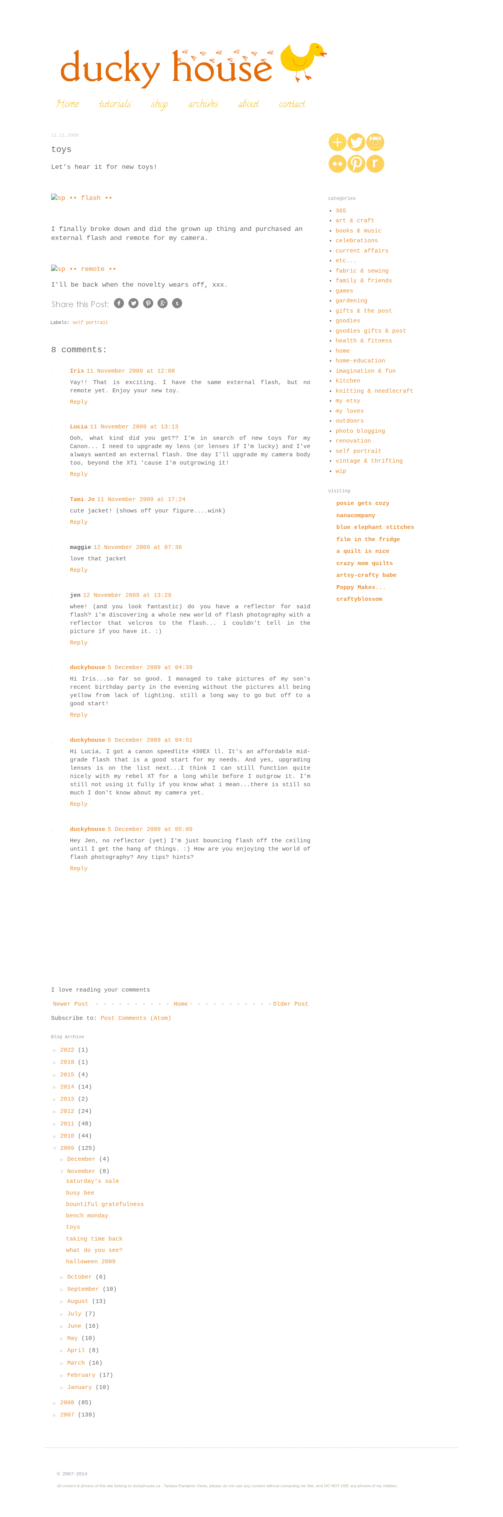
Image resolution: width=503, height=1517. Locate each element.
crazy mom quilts (364, 563)
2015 (69, 1075)
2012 (69, 1111)
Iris (77, 371)
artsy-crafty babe (366, 575)
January (81, 1387)
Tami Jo (82, 499)
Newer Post (70, 1004)
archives (203, 105)
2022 (69, 1050)
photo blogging (360, 431)
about (249, 105)
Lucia (79, 427)
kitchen (348, 381)
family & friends (364, 281)
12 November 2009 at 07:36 (138, 547)
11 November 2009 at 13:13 (134, 427)
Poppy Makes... (361, 587)
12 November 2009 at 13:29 (127, 595)
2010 (69, 1136)
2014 (69, 1087)
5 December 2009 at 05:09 (150, 829)
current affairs (362, 251)
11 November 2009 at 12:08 (130, 371)
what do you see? (94, 1250)
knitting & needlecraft (374, 391)
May (74, 1338)
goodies (348, 321)
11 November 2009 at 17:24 (141, 499)
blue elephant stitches (375, 527)
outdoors (350, 421)
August (79, 1301)
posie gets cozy (362, 503)
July (76, 1314)
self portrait (90, 323)
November (83, 1171)
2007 (69, 1415)
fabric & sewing (362, 271)
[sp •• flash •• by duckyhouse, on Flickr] (81, 198)
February (83, 1375)
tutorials (115, 105)
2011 (69, 1124)
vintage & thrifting (369, 461)
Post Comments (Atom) (136, 1018)
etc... (346, 261)
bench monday (87, 1216)
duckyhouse (87, 667)
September (85, 1289)
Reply (79, 402)
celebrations (357, 241)
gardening (351, 301)
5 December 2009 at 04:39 (150, 667)
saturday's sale (92, 1181)
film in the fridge (368, 539)
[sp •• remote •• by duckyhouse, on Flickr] (83, 269)
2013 (69, 1099)
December (83, 1159)
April (77, 1350)
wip (341, 471)
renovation (353, 441)
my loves (350, 411)
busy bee (80, 1193)
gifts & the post (364, 311)
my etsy (348, 401)
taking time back (94, 1239)
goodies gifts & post (371, 331)
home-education (360, 361)
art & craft (355, 221)
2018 (69, 1062)
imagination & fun (366, 371)
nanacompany (355, 515)
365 (341, 211)
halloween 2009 (91, 1262)
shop (159, 105)
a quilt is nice (362, 551)
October (81, 1277)
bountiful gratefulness (105, 1204)
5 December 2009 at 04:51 (150, 740)
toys (73, 1227)
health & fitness (364, 341)
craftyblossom (359, 599)
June (76, 1326)
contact (292, 105)
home (343, 351)
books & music (359, 231)
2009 (69, 1148)
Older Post (290, 1004)
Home (67, 105)
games (344, 291)
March (77, 1363)
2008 (69, 1403)
